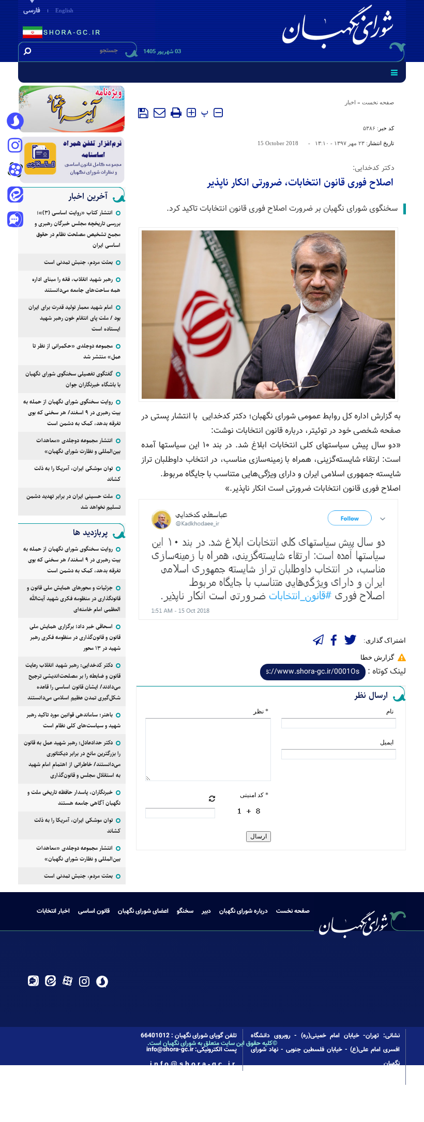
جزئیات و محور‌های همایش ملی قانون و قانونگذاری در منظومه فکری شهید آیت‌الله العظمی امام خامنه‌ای (73, 598)
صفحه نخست (378, 102)
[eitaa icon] (15, 195)
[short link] (313, 672)
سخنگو (185, 911)
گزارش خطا (377, 657)
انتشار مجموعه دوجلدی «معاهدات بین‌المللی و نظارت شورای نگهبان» (78, 446)
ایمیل (386, 742)
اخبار (350, 102)
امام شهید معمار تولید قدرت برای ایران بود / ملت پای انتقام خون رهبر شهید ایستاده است (74, 318)
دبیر (206, 911)
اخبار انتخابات (53, 911)
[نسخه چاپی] (176, 112)
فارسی (31, 11)
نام (389, 711)
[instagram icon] (15, 146)
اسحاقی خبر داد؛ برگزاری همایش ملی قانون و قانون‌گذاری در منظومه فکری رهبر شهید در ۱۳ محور (74, 637)
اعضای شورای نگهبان (143, 911)
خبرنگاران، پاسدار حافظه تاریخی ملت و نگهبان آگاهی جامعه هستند (73, 797)
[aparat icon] (15, 171)
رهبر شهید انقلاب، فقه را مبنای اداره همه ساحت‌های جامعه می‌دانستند (76, 284)
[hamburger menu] (394, 72)
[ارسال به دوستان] (159, 112)
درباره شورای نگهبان (243, 911)
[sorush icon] (15, 121)
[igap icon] (15, 220)
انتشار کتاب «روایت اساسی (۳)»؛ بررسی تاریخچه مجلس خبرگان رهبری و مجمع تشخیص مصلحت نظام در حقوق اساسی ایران (77, 229)
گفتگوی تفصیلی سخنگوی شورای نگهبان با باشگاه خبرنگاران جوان (72, 379)
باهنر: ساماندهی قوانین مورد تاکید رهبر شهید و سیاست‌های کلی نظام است (73, 720)
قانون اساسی (94, 911)
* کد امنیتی (254, 795)
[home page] (339, 29)
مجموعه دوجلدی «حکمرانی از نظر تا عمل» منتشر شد (76, 351)
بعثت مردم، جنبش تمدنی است (78, 262)
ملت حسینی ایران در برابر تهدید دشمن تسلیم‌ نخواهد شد (73, 501)
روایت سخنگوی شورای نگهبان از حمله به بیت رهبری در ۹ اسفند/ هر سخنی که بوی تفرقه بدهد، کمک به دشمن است (71, 412)
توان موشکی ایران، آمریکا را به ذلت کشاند (77, 474)
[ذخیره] (143, 113)
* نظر (260, 711)
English (64, 10)
